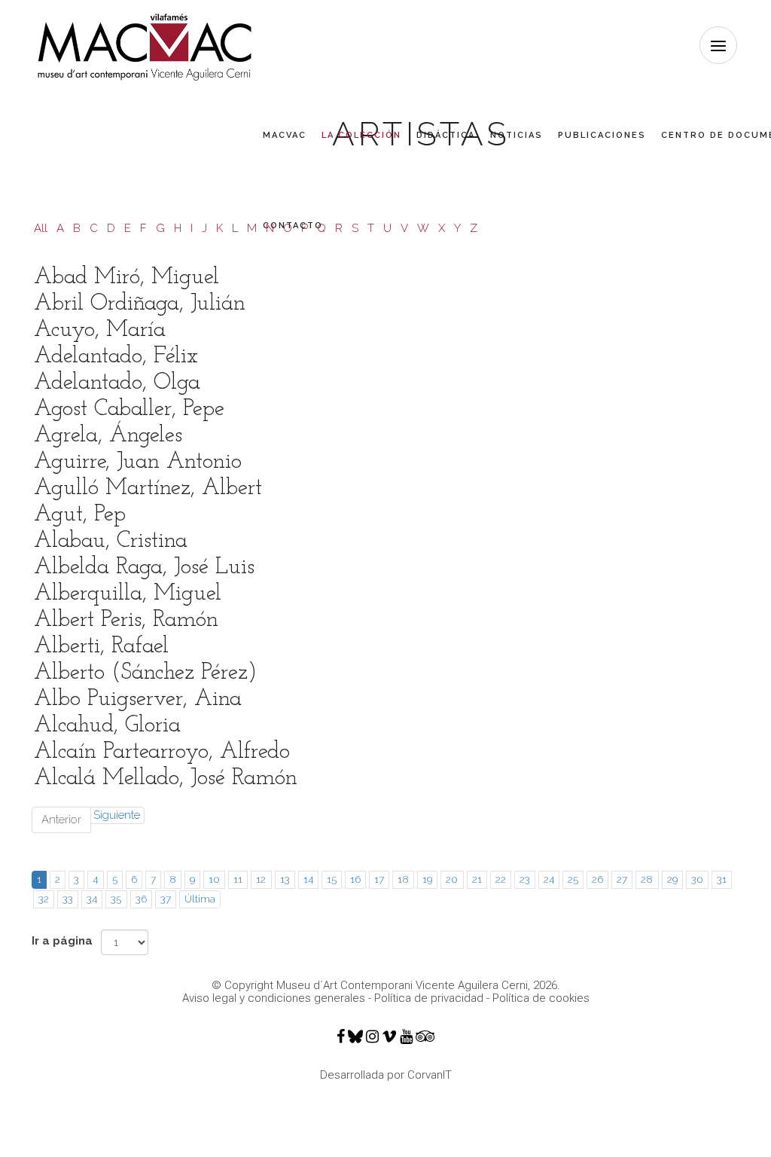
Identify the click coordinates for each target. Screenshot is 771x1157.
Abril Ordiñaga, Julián (139, 304)
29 (672, 879)
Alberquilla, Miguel (127, 594)
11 (237, 879)
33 (67, 899)
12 (261, 879)
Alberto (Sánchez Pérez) (145, 673)
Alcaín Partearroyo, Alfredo (162, 752)
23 (525, 879)
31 (722, 879)
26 (597, 879)
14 (308, 879)
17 (379, 879)
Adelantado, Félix (116, 356)
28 (647, 879)
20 (452, 879)
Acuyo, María (100, 330)
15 (332, 879)
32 (43, 899)
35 (116, 899)
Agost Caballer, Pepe (129, 409)
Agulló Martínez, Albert (148, 488)
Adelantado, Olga (117, 383)
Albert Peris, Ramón (126, 620)
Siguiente (116, 815)
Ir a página (62, 941)
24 (549, 879)
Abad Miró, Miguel (126, 277)
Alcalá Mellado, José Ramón (165, 778)
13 (285, 879)
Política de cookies (541, 998)
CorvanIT (429, 1075)
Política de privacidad (428, 998)
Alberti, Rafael (101, 646)
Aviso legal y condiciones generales (273, 998)
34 (92, 899)
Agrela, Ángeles (108, 435)
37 (165, 899)
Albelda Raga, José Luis (144, 567)
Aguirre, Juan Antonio (138, 462)
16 (355, 879)
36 (141, 899)
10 (214, 879)
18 (403, 879)
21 (477, 879)
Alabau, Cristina (110, 541)
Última (199, 899)
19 (427, 879)
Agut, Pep (80, 515)
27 (622, 879)
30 (697, 879)
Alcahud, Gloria (107, 725)
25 (573, 879)
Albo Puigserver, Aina (138, 699)
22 (500, 879)
